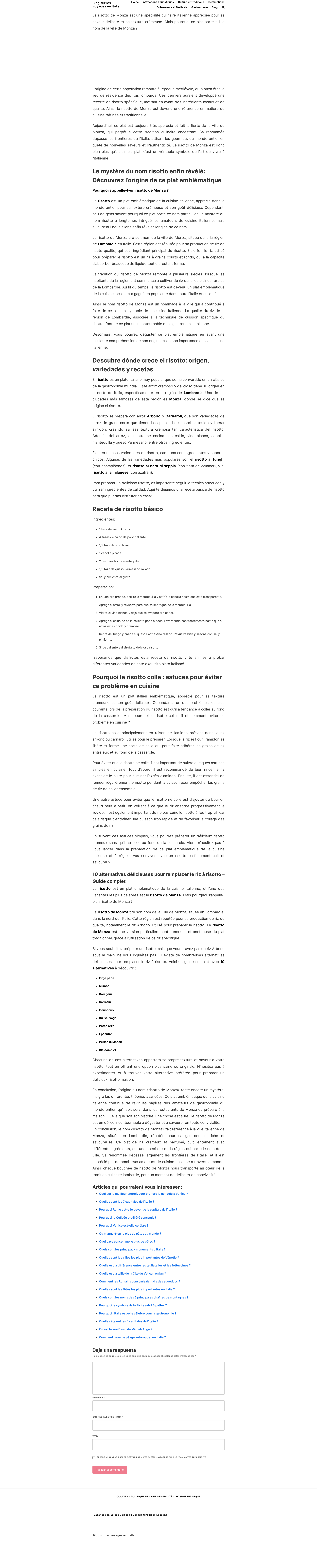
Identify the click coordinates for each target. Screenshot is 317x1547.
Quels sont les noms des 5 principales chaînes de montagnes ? (143, 1297)
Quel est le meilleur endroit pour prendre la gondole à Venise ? (143, 1193)
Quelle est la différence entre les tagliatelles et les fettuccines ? (145, 1265)
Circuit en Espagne (155, 1514)
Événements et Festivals (172, 7)
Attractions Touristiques (158, 2)
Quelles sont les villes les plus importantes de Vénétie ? (139, 1257)
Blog (215, 7)
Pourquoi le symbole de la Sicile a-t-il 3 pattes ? (133, 1305)
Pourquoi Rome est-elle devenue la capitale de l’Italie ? (138, 1209)
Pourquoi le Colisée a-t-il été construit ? (127, 1217)
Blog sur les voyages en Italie (106, 4)
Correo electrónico (107, 1417)
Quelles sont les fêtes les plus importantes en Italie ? (137, 1289)
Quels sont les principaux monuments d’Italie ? (132, 1249)
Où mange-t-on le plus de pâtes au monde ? (130, 1233)
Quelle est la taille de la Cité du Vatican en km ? (132, 1273)
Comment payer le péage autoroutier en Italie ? (132, 1337)
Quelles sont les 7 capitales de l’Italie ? (126, 1201)
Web (95, 1436)
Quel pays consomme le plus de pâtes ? (127, 1241)
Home (135, 2)
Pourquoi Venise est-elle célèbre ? (123, 1225)
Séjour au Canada (131, 1514)
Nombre (98, 1397)
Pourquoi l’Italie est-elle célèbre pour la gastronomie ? (137, 1313)
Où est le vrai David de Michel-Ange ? (125, 1329)
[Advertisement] (158, 59)
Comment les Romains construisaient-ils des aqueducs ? (139, 1281)
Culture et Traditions (191, 2)
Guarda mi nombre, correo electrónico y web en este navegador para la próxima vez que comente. (151, 1457)
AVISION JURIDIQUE (187, 1496)
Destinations (216, 2)
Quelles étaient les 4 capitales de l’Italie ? (128, 1321)
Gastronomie (199, 7)
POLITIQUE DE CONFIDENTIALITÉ (152, 1496)
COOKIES (123, 1496)
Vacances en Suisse (106, 1514)
